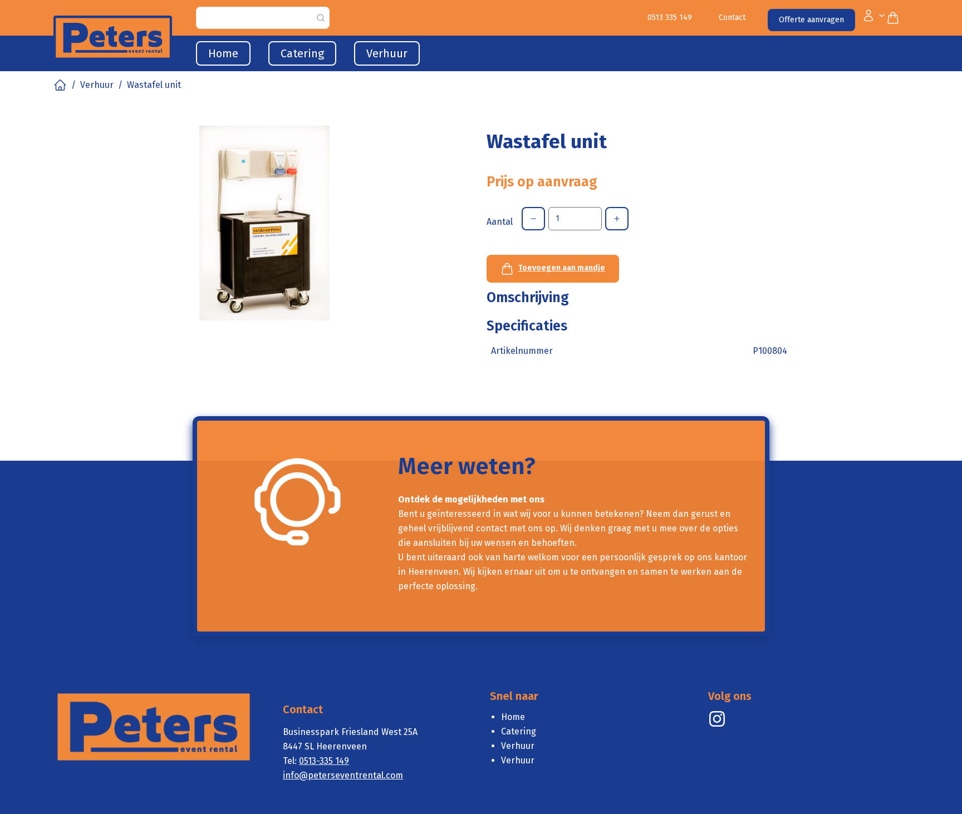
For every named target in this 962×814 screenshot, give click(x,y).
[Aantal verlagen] (533, 218)
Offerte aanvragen (811, 19)
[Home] (60, 85)
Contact (732, 17)
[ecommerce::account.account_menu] (874, 18)
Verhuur (97, 85)
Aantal (500, 221)
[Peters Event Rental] (717, 719)
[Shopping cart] (897, 18)
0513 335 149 (669, 17)
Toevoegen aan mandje (561, 268)
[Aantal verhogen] (617, 218)
